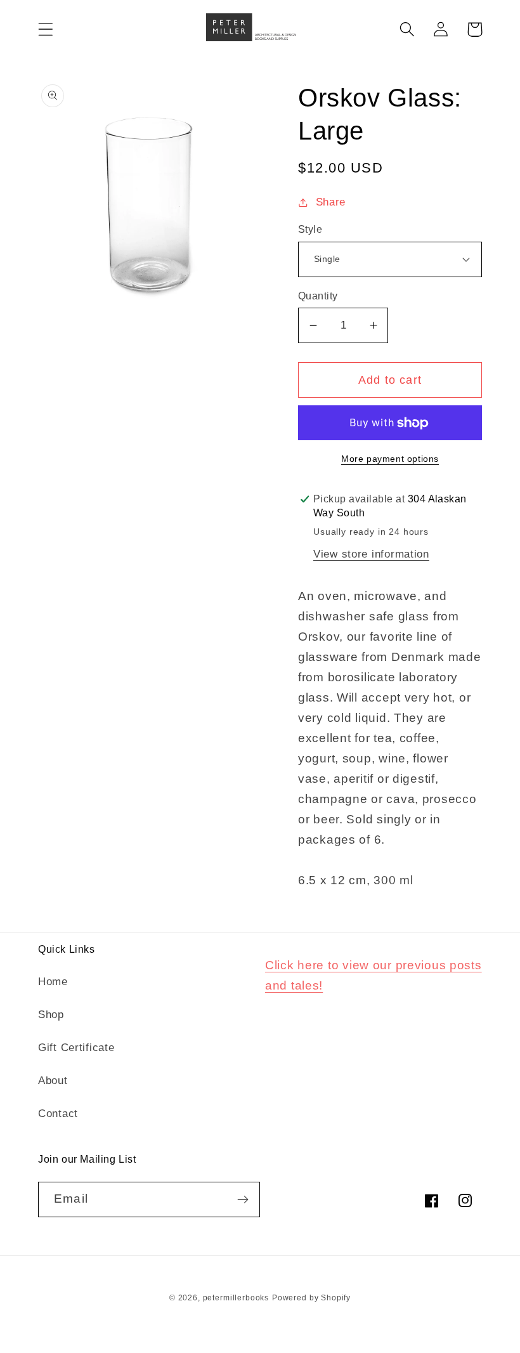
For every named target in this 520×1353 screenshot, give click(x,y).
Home (53, 982)
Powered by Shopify (311, 1297)
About (53, 1081)
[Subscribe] (242, 1199)
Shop (51, 1015)
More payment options (390, 459)
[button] (46, 29)
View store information (371, 554)
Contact (58, 1114)
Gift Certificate (76, 1048)
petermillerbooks (236, 1297)
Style (310, 229)
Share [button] (331, 202)
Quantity (318, 296)
